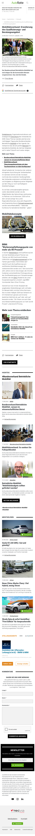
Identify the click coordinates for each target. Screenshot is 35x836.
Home (3, 19)
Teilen (21, 85)
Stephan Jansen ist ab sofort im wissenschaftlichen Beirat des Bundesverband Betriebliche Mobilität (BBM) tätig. (17, 414)
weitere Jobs (7, 664)
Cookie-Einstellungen (28, 829)
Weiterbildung (13, 253)
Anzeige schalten (22, 664)
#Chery (12, 580)
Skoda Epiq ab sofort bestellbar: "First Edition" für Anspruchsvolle (16, 620)
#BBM (11, 401)
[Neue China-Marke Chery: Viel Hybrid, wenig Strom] (17, 569)
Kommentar (5, 705)
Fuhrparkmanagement (25, 203)
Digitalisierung (6, 134)
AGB (11, 829)
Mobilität (13, 143)
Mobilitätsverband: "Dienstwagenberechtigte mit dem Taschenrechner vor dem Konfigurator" (17, 164)
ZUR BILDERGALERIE (17, 236)
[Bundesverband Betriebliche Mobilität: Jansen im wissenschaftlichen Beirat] (17, 390)
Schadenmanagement (20, 259)
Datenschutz (17, 829)
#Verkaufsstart (14, 616)
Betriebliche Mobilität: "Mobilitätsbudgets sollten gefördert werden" (13, 485)
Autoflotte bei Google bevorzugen (15, 90)
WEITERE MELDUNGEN (10, 500)
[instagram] (18, 799)
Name (3, 698)
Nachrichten (10, 19)
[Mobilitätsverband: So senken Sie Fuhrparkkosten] (17, 433)
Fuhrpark (18, 19)
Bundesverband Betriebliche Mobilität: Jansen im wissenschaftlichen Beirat (14, 407)
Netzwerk (25, 146)
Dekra (15, 278)
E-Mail (4, 690)
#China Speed (13, 539)
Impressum (5, 829)
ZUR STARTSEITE (9, 362)
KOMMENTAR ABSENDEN (17, 736)
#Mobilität (12, 480)
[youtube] (13, 799)
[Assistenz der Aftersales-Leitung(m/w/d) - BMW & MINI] (6, 644)
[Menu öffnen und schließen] (3, 3)
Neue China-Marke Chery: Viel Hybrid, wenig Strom (15, 584)
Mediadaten (12, 819)
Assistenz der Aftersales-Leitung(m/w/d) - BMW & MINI (15, 651)
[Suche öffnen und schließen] (26, 2)
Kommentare (9, 85)
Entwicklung (15, 137)
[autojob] (29, 636)
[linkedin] (22, 799)
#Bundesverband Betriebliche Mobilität (20, 444)
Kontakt (24, 819)
